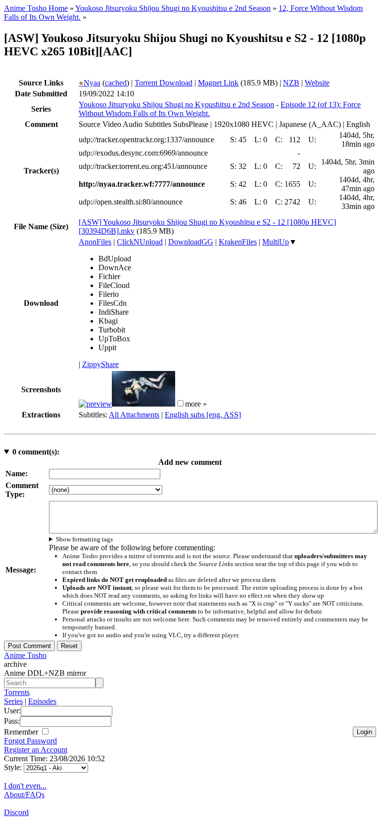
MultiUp (275, 242)
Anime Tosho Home (36, 8)
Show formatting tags (84, 539)
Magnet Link (218, 83)
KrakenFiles (238, 242)
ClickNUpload (140, 242)
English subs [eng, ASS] (203, 414)
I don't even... (25, 785)
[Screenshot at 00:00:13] (95, 404)
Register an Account (35, 749)
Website (317, 83)
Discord (16, 812)
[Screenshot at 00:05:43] (143, 404)
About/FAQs (24, 794)
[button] (180, 403)
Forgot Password (30, 741)
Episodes (42, 701)
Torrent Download (163, 83)
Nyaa (89, 83)
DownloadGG (190, 242)
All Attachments (134, 414)
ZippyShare (100, 364)
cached (116, 83)
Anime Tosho (25, 655)
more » (196, 404)
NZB (291, 83)
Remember (22, 732)
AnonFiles (95, 242)
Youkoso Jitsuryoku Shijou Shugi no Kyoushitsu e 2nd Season (173, 8)
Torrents (17, 692)
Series (13, 701)
